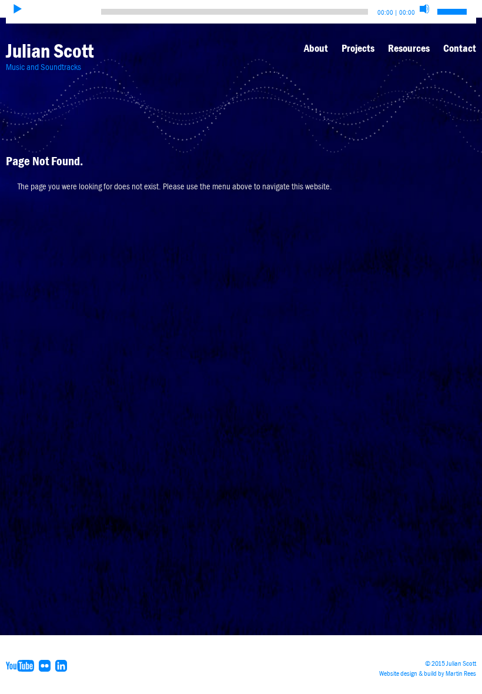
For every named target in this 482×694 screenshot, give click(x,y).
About (316, 48)
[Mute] (424, 9)
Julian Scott (49, 50)
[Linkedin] (62, 665)
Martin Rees (461, 673)
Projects (358, 48)
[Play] (18, 9)
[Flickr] (46, 665)
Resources (409, 48)
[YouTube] (21, 665)
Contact (459, 48)
